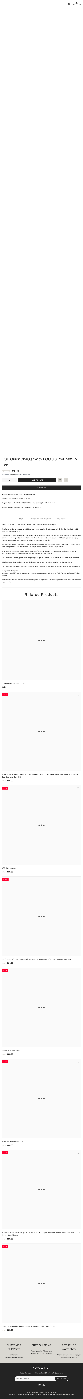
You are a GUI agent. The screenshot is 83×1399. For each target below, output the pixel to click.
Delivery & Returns (32, 1392)
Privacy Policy (44, 1392)
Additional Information (40, 518)
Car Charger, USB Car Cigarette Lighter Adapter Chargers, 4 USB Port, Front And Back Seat (36, 959)
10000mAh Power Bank (11, 1050)
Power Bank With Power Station (14, 1141)
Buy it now (41, 487)
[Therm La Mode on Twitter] (39, 1385)
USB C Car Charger (9, 868)
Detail (20, 518)
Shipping (13, 474)
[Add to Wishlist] (60, 480)
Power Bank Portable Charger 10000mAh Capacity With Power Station (28, 1326)
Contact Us (53, 1392)
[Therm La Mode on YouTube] (43, 1385)
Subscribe (61, 1379)
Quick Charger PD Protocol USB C (15, 683)
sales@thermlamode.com (65, 1394)
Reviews (61, 518)
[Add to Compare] (66, 480)
